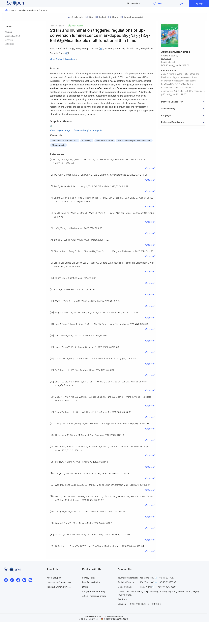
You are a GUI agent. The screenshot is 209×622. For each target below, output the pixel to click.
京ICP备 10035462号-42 (88, 619)
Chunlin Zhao (57, 53)
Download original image (86, 130)
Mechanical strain (104, 140)
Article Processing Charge (94, 596)
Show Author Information (62, 59)
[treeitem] (24, 32)
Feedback (122, 599)
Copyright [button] (166, 115)
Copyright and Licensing (93, 591)
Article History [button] (168, 108)
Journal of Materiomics (27, 10)
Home (11, 10)
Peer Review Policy (91, 582)
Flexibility (86, 140)
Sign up (199, 3)
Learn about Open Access (59, 582)
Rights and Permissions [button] (172, 122)
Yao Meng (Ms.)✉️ (148, 578)
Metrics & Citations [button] (170, 102)
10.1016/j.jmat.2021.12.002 (178, 65)
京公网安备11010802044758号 (116, 619)
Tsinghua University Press (59, 587)
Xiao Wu (93, 48)
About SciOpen (54, 578)
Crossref (150, 168)
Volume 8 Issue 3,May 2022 (169, 57)
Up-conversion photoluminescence (134, 140)
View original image (60, 130)
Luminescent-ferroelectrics (64, 140)
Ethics (85, 587)
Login (180, 3)
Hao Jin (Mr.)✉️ (147, 587)
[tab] (183, 101)
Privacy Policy (88, 578)
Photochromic (58, 145)
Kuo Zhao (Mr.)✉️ (148, 582)
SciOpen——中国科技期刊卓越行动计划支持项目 (140, 604)
